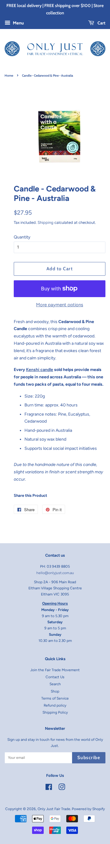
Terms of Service (55, 698)
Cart (101, 23)
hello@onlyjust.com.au (55, 573)
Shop (55, 691)
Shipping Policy (55, 712)
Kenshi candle (39, 369)
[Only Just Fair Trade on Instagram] (61, 788)
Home (9, 76)
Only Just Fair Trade (54, 809)
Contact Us (55, 677)
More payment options (59, 304)
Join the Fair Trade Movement (55, 670)
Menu (18, 23)
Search (55, 684)
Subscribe (89, 757)
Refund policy (55, 705)
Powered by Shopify (88, 809)
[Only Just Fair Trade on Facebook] (48, 788)
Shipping (45, 222)
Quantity (22, 237)
